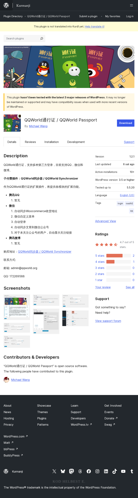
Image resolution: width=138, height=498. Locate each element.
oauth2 (129, 203)
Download (125, 123)
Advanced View (105, 221)
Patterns (43, 424)
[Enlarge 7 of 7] (84, 315)
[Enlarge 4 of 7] (54, 299)
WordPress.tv (81, 424)
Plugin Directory (13, 16)
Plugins (41, 418)
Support (129, 142)
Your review (103, 287)
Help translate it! (94, 26)
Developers (78, 418)
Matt (9, 442)
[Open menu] (132, 5)
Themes (42, 412)
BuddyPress (13, 455)
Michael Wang (38, 126)
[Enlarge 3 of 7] (25, 340)
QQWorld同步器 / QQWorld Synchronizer (44, 251)
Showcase (44, 405)
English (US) (127, 195)
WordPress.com (16, 436)
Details (11, 142)
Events (109, 412)
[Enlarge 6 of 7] (84, 299)
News (7, 412)
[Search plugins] (41, 38)
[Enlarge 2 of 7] (25, 327)
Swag (109, 424)
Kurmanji (17, 471)
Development (76, 142)
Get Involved (113, 405)
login (120, 203)
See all (130, 287)
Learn (74, 405)
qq (131, 210)
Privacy (8, 424)
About (8, 405)
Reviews (30, 142)
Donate (111, 418)
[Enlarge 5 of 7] (54, 313)
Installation (51, 142)
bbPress (11, 449)
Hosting (9, 418)
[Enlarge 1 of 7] (25, 299)
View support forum (108, 321)
